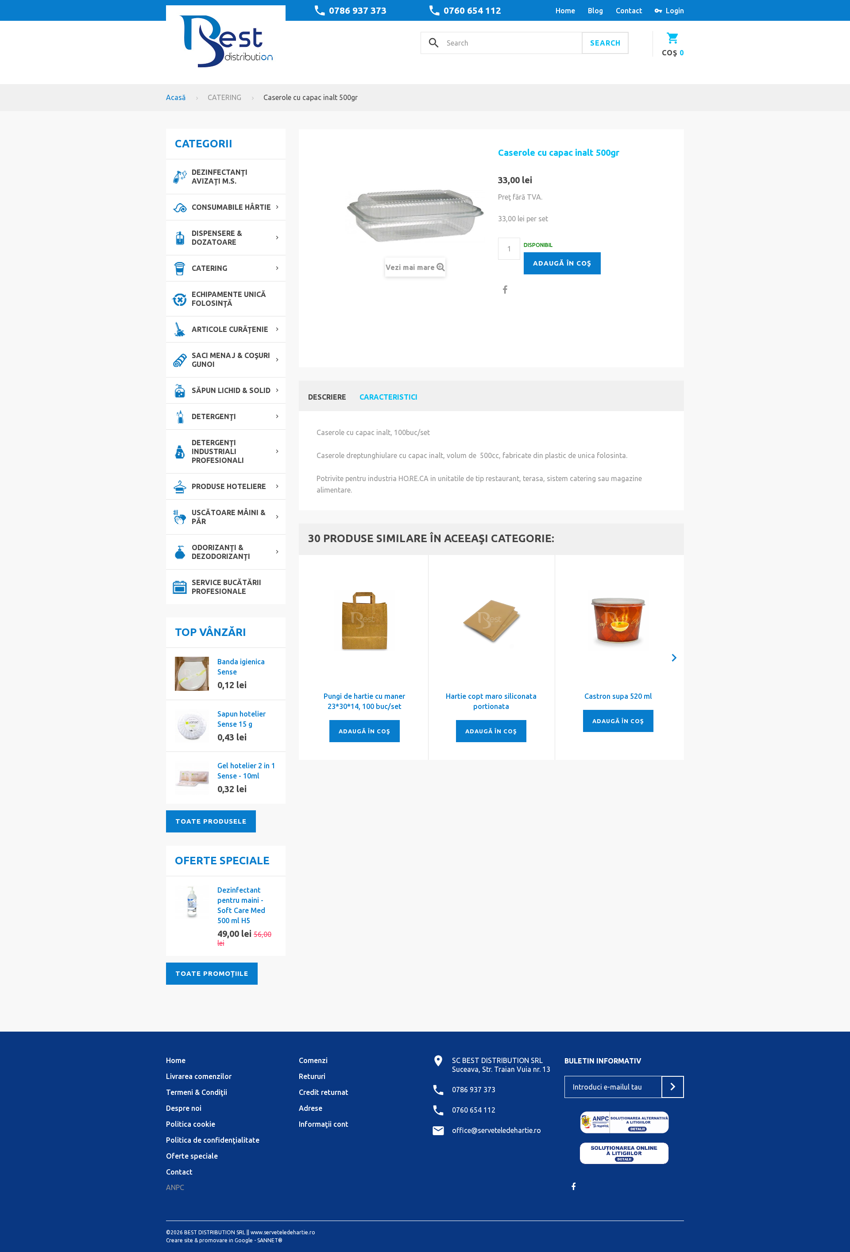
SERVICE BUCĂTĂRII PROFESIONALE (226, 586)
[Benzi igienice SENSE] (192, 674)
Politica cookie (190, 1124)
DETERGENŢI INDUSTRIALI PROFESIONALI (218, 451)
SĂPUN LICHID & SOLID (231, 390)
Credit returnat (323, 1092)
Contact (179, 1172)
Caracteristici (388, 397)
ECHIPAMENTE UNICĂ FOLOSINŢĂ (229, 298)
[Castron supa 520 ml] (618, 620)
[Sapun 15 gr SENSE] (192, 726)
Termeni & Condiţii (196, 1092)
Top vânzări (210, 632)
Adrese (310, 1108)
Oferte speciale (222, 861)
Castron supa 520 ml (618, 696)
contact (629, 11)
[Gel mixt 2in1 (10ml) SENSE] (192, 778)
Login (675, 11)
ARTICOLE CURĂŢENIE (230, 329)
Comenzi (313, 1060)
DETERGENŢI (214, 416)
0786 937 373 (357, 10)
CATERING (224, 97)
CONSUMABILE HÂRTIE (231, 207)
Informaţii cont (323, 1124)
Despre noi (183, 1108)
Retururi (312, 1076)
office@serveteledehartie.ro (496, 1130)
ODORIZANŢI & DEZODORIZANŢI (221, 551)
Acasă (175, 97)
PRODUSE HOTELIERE (229, 486)
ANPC (175, 1187)
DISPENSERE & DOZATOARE (217, 237)
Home (175, 1060)
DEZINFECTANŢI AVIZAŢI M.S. (219, 176)
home (565, 11)
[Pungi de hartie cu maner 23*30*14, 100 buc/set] (364, 620)
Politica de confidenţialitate (212, 1140)
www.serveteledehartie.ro (283, 1232)
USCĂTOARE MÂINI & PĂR (229, 517)
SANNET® (269, 1240)
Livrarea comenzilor (199, 1076)
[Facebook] (573, 1186)
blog (595, 11)
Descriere (327, 397)
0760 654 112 (472, 10)
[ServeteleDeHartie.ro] (226, 38)
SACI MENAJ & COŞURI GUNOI (231, 359)
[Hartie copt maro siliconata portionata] (491, 620)
